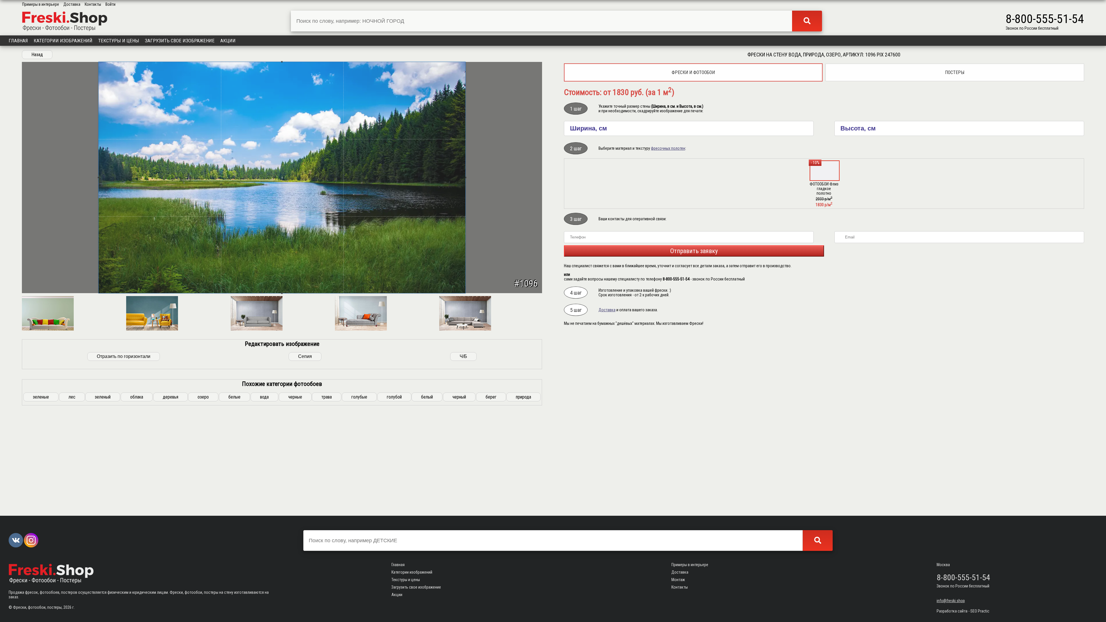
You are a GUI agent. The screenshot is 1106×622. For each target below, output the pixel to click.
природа (523, 397)
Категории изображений (63, 40)
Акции (228, 40)
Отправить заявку (694, 251)
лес (72, 397)
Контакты (93, 4)
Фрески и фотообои (693, 72)
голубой (394, 397)
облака (136, 397)
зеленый (103, 397)
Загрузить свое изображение (180, 40)
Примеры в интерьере (40, 4)
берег (491, 397)
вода (264, 397)
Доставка (71, 4)
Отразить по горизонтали (123, 356)
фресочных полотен (668, 148)
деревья (170, 397)
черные (295, 397)
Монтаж (678, 579)
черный (459, 397)
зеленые (41, 397)
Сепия (305, 356)
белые (234, 397)
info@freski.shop (951, 600)
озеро (203, 397)
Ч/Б (463, 356)
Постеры (954, 72)
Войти (110, 4)
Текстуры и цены (118, 40)
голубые (359, 397)
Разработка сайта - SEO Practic (963, 611)
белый (427, 397)
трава (326, 397)
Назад (37, 54)
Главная (18, 40)
